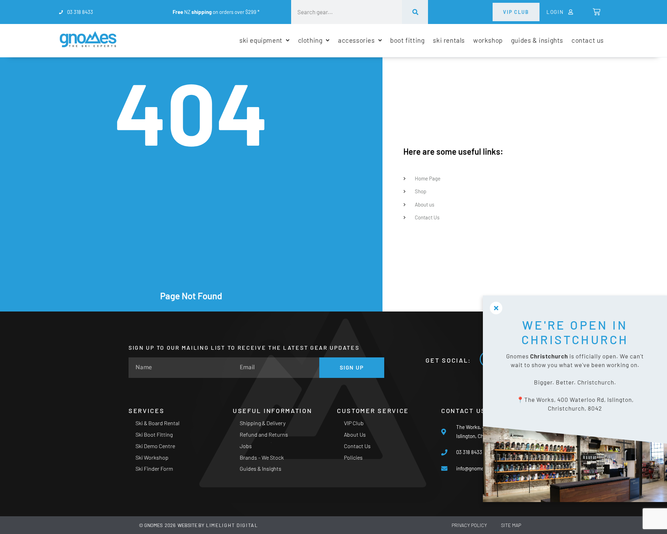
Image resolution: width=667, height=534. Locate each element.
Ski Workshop (151, 457)
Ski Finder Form (154, 468)
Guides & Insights (260, 468)
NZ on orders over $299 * (216, 12)
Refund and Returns (264, 434)
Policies (353, 457)
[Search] (415, 12)
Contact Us (357, 446)
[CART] (595, 12)
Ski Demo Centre (155, 446)
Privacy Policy (469, 525)
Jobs (246, 446)
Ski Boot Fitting (154, 434)
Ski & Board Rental (157, 423)
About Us (355, 434)
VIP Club (354, 423)
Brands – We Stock (262, 457)
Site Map (511, 525)
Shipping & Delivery (263, 423)
